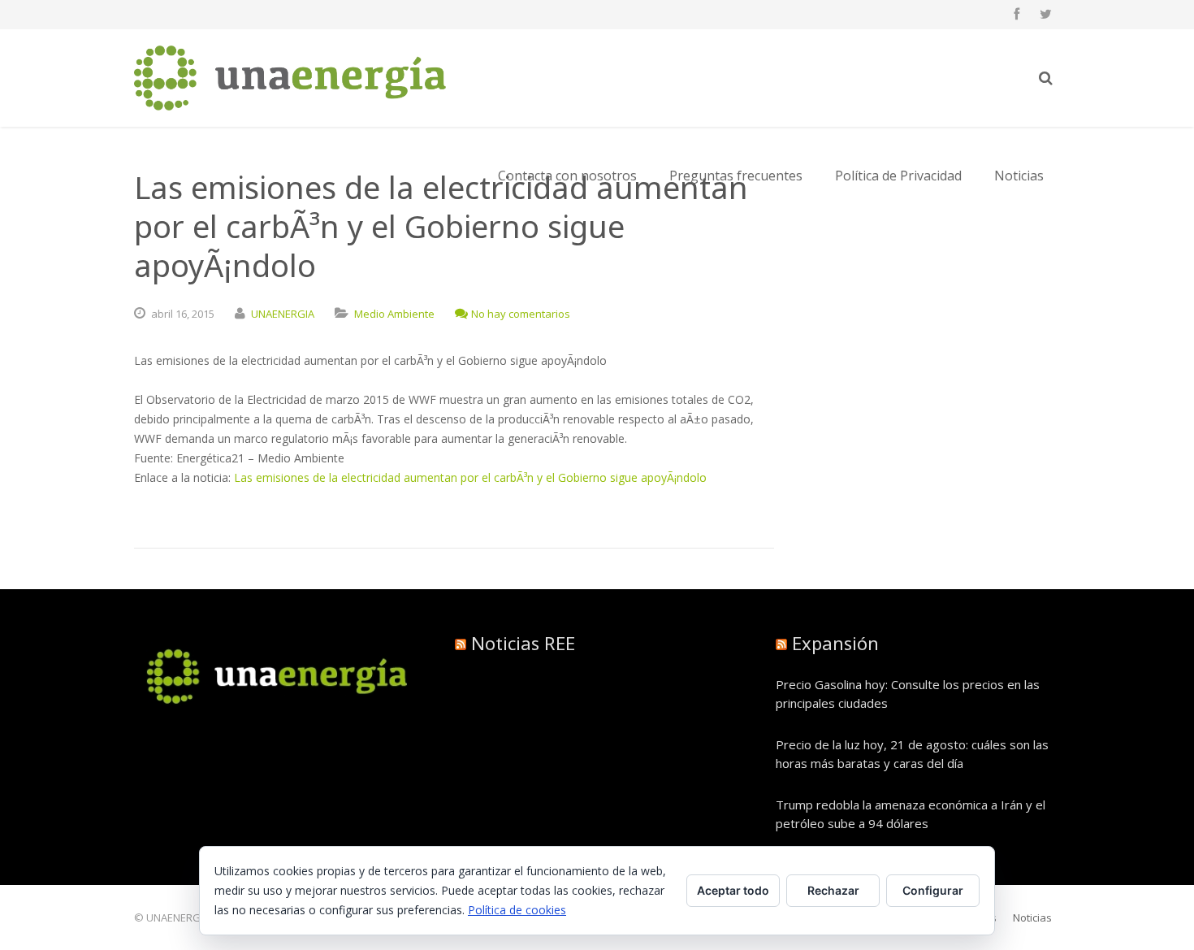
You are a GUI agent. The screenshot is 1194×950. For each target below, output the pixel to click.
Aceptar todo (733, 890)
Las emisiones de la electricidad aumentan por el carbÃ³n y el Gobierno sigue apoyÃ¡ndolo (470, 477)
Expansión (835, 643)
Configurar (932, 890)
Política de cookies (517, 909)
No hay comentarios (520, 313)
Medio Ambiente (394, 313)
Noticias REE (523, 643)
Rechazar (833, 890)
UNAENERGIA (282, 313)
